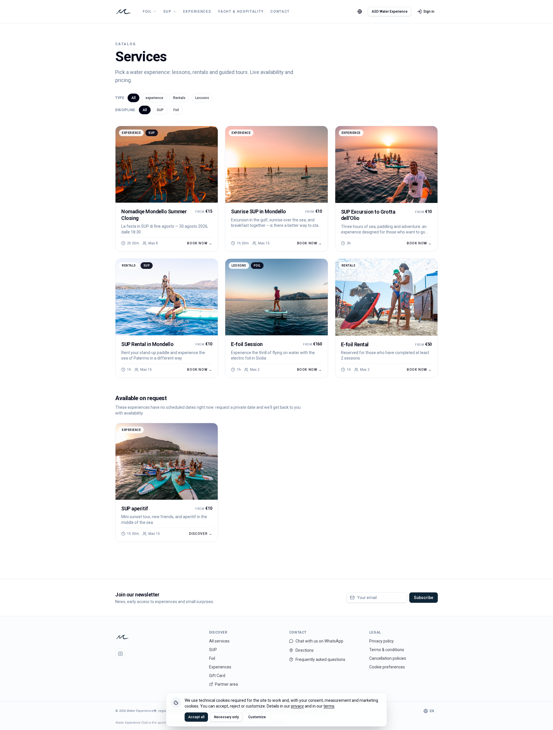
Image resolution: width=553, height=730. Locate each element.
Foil (147, 11)
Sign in (428, 11)
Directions (305, 650)
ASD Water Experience (390, 11)
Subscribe (423, 597)
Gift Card (217, 675)
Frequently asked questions (320, 659)
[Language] (359, 11)
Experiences (197, 11)
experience (154, 98)
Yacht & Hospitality (241, 11)
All (133, 98)
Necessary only (226, 717)
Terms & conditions (386, 649)
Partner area (226, 684)
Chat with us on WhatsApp (319, 641)
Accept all (196, 717)
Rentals (179, 98)
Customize (257, 717)
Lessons (202, 98)
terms (328, 706)
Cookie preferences (387, 667)
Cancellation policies (387, 658)
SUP (167, 11)
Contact (280, 11)
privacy (297, 706)
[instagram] (120, 654)
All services (219, 641)
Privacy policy (381, 641)
